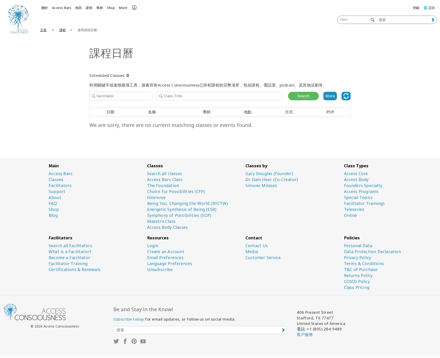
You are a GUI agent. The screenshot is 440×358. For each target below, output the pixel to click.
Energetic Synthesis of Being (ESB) (181, 209)
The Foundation (163, 185)
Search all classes (164, 173)
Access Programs (361, 191)
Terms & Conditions (364, 263)
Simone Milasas (261, 185)
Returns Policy (358, 275)
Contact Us (256, 245)
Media (251, 251)
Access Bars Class (164, 179)
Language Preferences (169, 263)
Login (152, 245)
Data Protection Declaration (372, 251)
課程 (89, 8)
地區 (78, 8)
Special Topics (358, 197)
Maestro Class (161, 221)
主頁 (43, 30)
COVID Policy (357, 281)
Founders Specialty (363, 185)
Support (57, 191)
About (55, 197)
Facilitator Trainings (364, 203)
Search (303, 95)
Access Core (356, 173)
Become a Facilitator (69, 257)
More (123, 8)
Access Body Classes (167, 227)
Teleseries (354, 209)
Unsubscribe (160, 269)
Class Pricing (357, 287)
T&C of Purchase (361, 269)
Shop (111, 8)
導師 (99, 8)
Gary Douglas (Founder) (269, 173)
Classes (56, 179)
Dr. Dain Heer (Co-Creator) (271, 179)
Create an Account (165, 251)
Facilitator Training (68, 263)
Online (350, 215)
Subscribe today (128, 319)
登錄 (416, 8)
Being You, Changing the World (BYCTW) (187, 203)
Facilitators (60, 185)
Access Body (356, 179)
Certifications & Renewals (74, 269)
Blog (53, 215)
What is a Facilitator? (70, 251)
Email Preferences (165, 257)
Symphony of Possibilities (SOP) (179, 215)
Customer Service (263, 257)
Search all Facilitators (70, 245)
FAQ (53, 203)
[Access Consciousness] (18, 19)
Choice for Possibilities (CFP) (176, 191)
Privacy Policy (357, 257)
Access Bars (62, 8)
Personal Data (358, 245)
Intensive (156, 197)
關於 (44, 8)
